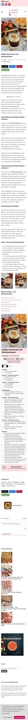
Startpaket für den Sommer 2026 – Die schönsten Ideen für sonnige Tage (12, 578)
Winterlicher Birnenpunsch (8, 306)
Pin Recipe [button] (20, 359)
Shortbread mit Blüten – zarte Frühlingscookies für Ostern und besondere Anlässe (13, 609)
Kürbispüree (21, 125)
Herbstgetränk (16, 482)
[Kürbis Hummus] (8, 505)
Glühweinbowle (5, 310)
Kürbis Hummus (17, 505)
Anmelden (24, 518)
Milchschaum (21, 484)
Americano (4, 482)
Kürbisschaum (9, 484)
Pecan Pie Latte (5, 302)
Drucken (6, 69)
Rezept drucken (10, 359)
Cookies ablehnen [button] (7, 717)
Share (13, 66)
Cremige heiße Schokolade (8, 304)
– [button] (2, 366)
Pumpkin (3, 486)
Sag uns (9, 468)
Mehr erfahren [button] (6, 713)
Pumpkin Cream (11, 486)
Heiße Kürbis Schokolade (8, 298)
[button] (2, 12)
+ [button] (7, 366)
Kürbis (3, 484)
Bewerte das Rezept (14, 361)
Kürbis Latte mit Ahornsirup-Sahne (11, 300)
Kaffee (22, 482)
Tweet (5, 66)
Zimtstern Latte (5, 308)
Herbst (9, 482)
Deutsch (6, 1)
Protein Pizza (5, 563)
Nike (5, 59)
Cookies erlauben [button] (19, 717)
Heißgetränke (6, 61)
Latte (15, 484)
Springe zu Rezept (15, 97)
